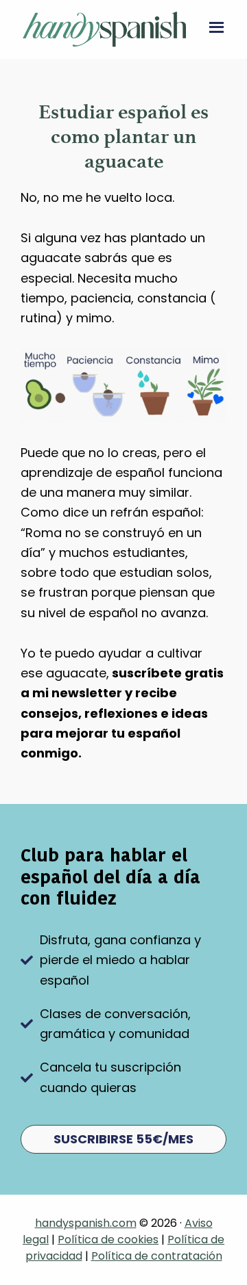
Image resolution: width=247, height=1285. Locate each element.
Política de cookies (108, 1239)
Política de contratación (156, 1256)
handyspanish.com (86, 1223)
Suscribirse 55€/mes (123, 1138)
